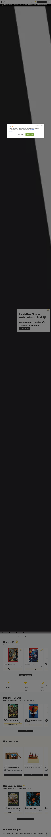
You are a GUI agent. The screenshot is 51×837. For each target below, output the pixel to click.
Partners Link (11, 131)
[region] (25, 131)
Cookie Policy (32, 129)
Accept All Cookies (29, 134)
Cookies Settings (20, 134)
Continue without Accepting (39, 125)
